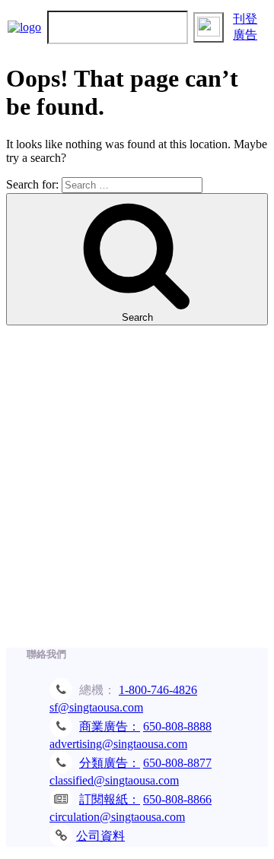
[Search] (208, 27)
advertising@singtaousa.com (118, 743)
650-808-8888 (177, 726)
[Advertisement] (137, 494)
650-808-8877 (177, 762)
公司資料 (100, 835)
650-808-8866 (177, 799)
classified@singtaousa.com (114, 780)
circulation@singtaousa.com (117, 816)
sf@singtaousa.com (96, 707)
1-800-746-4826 (158, 689)
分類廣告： (109, 762)
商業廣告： (109, 726)
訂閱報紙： (109, 799)
